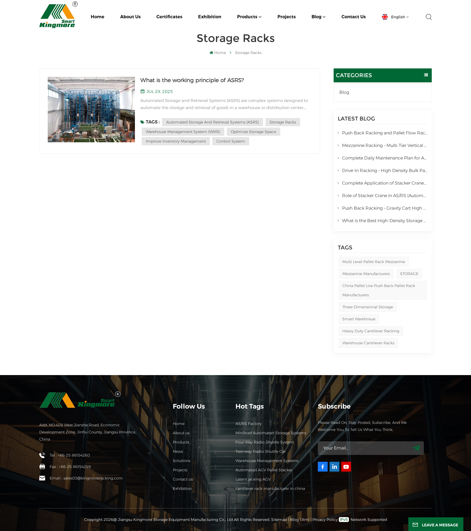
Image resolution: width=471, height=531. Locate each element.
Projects (286, 16)
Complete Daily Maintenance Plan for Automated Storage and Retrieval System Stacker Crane (385, 158)
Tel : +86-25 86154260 (70, 455)
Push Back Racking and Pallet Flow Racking (385, 132)
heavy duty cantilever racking (370, 330)
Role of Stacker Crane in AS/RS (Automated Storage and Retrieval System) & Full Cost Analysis (385, 195)
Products (247, 16)
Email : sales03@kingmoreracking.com (86, 478)
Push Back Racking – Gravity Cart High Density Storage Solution (385, 208)
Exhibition (209, 16)
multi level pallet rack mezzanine (373, 261)
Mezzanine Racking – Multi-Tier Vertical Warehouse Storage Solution (385, 145)
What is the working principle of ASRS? (192, 80)
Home (97, 16)
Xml (305, 519)
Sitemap (279, 519)
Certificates (169, 16)
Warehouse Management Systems (266, 460)
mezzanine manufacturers (366, 273)
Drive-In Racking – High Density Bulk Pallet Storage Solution (385, 170)
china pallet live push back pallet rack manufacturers (378, 290)
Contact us (354, 16)
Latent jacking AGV (253, 479)
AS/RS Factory (248, 423)
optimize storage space (253, 131)
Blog (316, 16)
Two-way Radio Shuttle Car (260, 451)
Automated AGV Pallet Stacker (263, 469)
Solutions (181, 460)
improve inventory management (176, 141)
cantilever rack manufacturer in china (270, 488)
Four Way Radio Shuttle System (264, 442)
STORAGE (409, 273)
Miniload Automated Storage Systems (270, 432)
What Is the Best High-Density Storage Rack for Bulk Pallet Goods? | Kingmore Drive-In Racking (385, 220)
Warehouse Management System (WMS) (183, 131)
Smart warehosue (358, 318)
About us (130, 16)
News (178, 451)
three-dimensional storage (367, 306)
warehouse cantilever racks (368, 342)
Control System (230, 141)
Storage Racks (283, 122)
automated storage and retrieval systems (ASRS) (212, 122)
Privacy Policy (325, 519)
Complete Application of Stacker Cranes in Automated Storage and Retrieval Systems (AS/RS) (385, 183)
